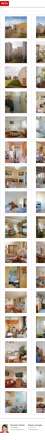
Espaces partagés (35, 425)
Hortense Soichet (17, 425)
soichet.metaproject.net (17, 429)
